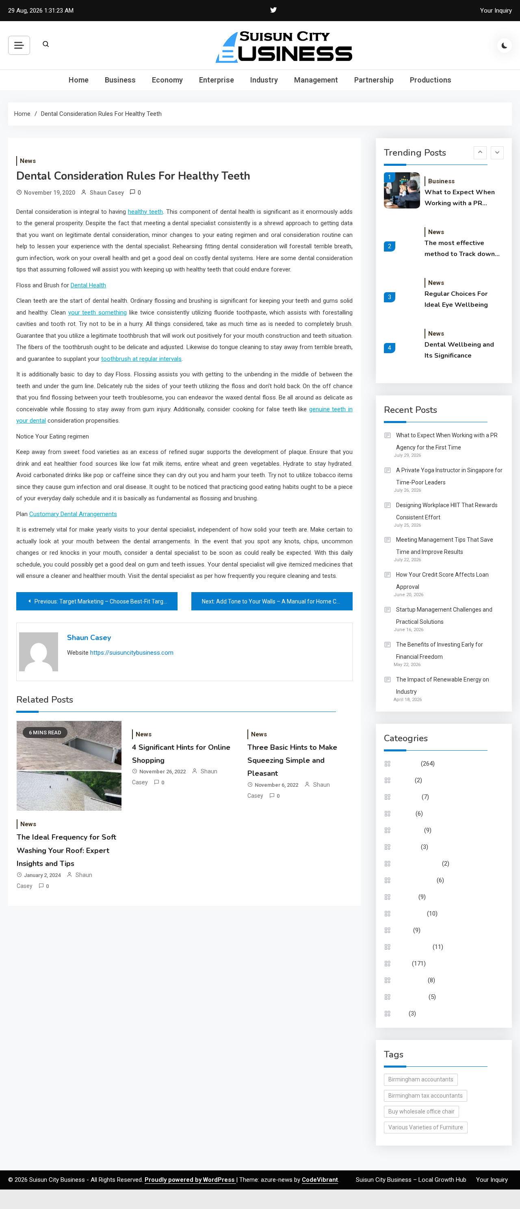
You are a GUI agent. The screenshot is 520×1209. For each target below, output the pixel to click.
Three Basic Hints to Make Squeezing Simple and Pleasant (292, 760)
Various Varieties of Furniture (425, 1127)
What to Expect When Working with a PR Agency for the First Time (460, 198)
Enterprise (216, 80)
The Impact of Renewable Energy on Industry (442, 685)
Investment (410, 913)
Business (120, 80)
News (28, 161)
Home (79, 80)
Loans (404, 930)
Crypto (404, 780)
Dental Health (88, 285)
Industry (264, 80)
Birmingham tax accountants (425, 1095)
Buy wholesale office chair (421, 1111)
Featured (407, 847)
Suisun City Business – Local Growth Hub (411, 1179)
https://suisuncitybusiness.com (131, 652)
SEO (401, 1013)
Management (316, 80)
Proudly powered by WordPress (190, 1179)
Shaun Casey (107, 192)
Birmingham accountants (420, 1079)
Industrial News (415, 880)
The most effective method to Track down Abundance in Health (460, 249)
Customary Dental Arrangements (73, 514)
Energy (405, 813)
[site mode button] (504, 45)
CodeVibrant (320, 1179)
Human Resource (418, 863)
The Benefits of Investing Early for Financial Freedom (439, 650)
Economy (167, 80)
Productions (430, 80)
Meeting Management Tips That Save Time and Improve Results (444, 545)
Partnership (374, 80)
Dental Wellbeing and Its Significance (459, 350)
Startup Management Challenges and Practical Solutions (444, 615)
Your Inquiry (496, 10)
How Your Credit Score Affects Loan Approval (442, 580)
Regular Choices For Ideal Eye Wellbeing (456, 299)
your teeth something (97, 312)
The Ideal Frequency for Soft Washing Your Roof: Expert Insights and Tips (66, 850)
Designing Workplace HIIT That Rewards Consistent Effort (447, 511)
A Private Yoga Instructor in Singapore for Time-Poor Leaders (449, 476)
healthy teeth (145, 211)
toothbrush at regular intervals (141, 358)
